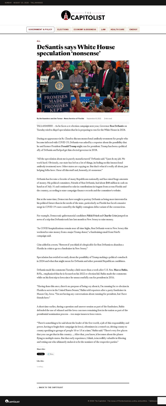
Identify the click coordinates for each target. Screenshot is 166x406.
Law (103, 29)
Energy (133, 29)
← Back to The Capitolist (50, 387)
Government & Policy (40, 29)
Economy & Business (85, 29)
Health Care (117, 29)
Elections (63, 29)
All (38, 41)
